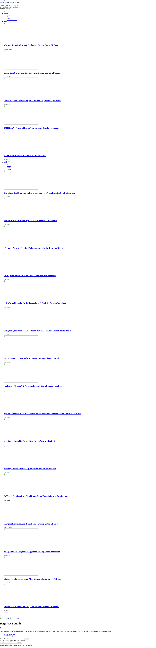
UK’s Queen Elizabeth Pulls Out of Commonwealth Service (30, 275)
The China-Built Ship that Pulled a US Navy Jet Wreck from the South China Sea (39, 193)
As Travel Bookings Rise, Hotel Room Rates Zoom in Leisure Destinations (36, 496)
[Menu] (0, 615)
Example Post (10, 15)
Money (9, 166)
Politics (9, 164)
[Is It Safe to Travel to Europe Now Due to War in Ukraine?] (21, 437)
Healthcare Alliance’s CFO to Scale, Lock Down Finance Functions (33, 386)
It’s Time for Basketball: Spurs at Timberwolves (25, 155)
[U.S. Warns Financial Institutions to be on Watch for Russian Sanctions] (21, 299)
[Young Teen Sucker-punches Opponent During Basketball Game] (21, 69)
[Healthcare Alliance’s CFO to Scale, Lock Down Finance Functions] (21, 382)
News (8, 167)
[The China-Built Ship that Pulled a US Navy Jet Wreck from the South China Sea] (21, 189)
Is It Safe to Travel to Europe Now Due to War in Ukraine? (29, 441)
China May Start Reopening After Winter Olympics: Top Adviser (32, 100)
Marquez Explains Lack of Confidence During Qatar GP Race (31, 45)
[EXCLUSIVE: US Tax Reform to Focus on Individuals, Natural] (21, 354)
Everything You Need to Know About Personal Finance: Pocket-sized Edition (37, 331)
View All (9, 169)
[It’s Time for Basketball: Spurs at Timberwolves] (21, 151)
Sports (5, 21)
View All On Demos (12, 20)
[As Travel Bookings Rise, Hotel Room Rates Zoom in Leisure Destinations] (21, 492)
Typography (10, 16)
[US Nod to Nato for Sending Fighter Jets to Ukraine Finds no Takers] (21, 244)
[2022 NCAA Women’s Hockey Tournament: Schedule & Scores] (21, 124)
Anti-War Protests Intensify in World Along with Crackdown (30, 220)
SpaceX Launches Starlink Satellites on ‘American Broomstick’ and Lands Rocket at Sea (42, 413)
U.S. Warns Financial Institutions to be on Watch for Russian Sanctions (35, 303)
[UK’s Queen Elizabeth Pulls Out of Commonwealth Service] (21, 272)
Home (5, 11)
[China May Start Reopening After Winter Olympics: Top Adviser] (21, 96)
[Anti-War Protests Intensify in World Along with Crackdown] (21, 216)
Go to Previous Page (9, 634)
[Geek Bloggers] (10, 7)
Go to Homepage (8, 636)
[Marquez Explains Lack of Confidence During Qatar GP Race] (21, 41)
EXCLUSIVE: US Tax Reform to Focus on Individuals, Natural (31, 358)
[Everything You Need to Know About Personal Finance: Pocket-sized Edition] (21, 327)
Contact (9, 18)
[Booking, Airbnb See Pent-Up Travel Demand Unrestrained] (21, 465)
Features (6, 13)
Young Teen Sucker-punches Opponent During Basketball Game (32, 73)
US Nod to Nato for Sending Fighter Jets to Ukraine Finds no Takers (33, 248)
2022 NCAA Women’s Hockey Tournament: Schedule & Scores (31, 128)
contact (6, 612)
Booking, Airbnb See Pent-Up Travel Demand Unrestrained (30, 468)
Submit (19, 642)
